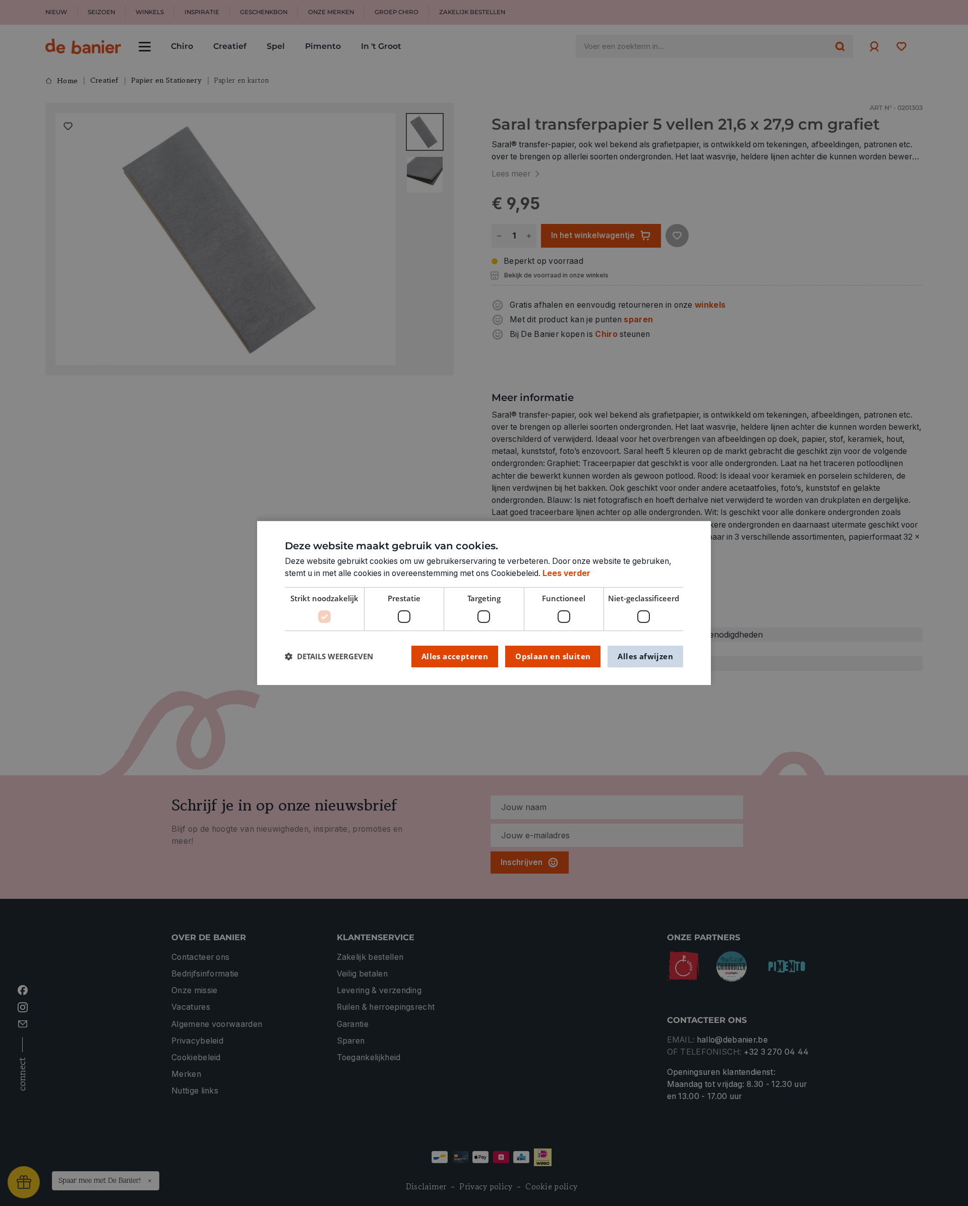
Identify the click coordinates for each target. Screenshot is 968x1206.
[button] (329, 656)
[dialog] (484, 603)
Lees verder (566, 573)
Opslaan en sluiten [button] (552, 656)
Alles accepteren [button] (454, 656)
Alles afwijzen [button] (645, 656)
